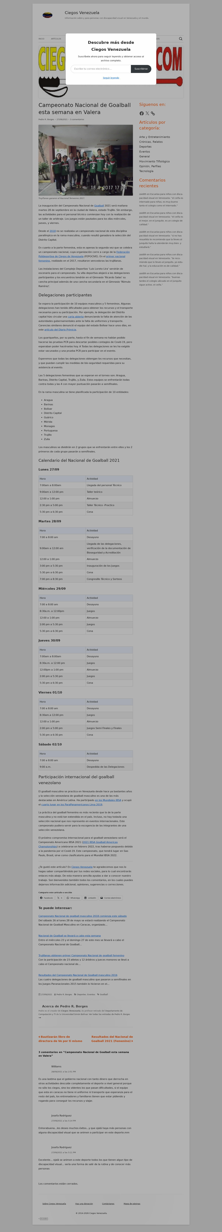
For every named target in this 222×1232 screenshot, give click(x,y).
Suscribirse (141, 68)
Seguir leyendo (111, 78)
